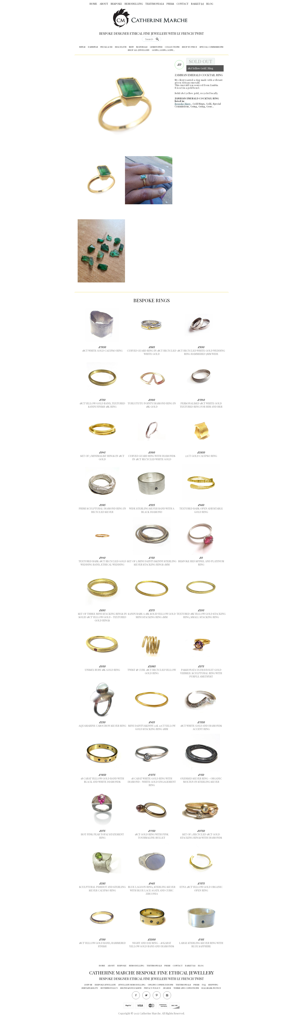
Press (170, 3)
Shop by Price (189, 46)
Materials (141, 46)
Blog (209, 3)
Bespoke (116, 3)
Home (93, 3)
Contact (182, 3)
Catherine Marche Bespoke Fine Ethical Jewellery (151, 973)
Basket (197, 3)
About (104, 3)
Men (131, 46)
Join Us (88, 984)
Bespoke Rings (183, 103)
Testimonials (154, 3)
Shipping (213, 984)
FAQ (204, 984)
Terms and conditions (186, 988)
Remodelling (134, 3)
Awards (167, 988)
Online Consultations (160, 984)
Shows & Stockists (130, 988)
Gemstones (156, 46)
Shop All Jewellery (138, 50)
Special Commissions (211, 46)
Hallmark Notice (211, 988)
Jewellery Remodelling (131, 984)
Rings (82, 46)
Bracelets (120, 46)
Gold (208, 103)
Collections (172, 46)
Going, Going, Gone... (163, 50)
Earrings (93, 46)
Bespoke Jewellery (105, 984)
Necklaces (106, 46)
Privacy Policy (152, 988)
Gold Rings (199, 103)
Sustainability (90, 988)
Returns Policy (109, 988)
